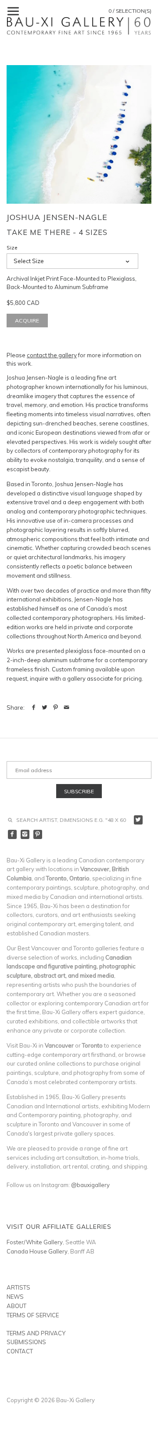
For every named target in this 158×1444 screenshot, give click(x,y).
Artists (18, 1287)
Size (12, 248)
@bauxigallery (90, 1184)
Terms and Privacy (36, 1333)
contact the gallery (52, 355)
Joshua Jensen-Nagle (57, 217)
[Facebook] (12, 834)
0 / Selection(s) (129, 10)
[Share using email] (66, 707)
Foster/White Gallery (35, 1242)
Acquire (27, 320)
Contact (20, 1351)
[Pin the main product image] (55, 707)
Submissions (26, 1341)
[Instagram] (25, 834)
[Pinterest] (38, 834)
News (15, 1296)
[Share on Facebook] (33, 707)
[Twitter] (138, 820)
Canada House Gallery (37, 1251)
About (16, 1305)
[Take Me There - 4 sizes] (79, 134)
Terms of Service (33, 1315)
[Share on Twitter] (44, 707)
